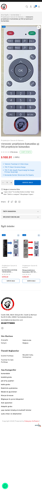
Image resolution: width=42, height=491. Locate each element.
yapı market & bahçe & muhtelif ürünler (16, 410)
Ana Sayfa (4, 15)
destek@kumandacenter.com (12, 320)
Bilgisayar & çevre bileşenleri (12, 399)
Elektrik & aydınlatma (9, 388)
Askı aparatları (6, 403)
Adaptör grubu (6, 406)
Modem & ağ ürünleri (9, 392)
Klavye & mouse (7, 395)
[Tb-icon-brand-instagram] (2, 328)
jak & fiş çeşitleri (7, 381)
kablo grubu (5, 384)
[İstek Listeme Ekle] (11, 189)
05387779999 (8, 323)
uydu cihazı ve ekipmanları (11, 414)
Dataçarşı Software (31, 421)
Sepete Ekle (27, 182)
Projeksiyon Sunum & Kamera (12, 17)
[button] (38, 27)
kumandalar (15, 15)
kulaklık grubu (6, 377)
